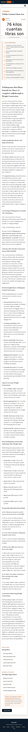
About (8, 726)
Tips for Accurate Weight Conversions (14, 68)
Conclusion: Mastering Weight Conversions (15, 77)
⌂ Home (9, 1)
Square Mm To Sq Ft (7, 665)
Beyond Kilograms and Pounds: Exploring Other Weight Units (14, 71)
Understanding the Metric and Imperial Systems (14, 52)
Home (4, 726)
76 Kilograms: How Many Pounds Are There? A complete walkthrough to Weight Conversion (15, 47)
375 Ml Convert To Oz (8, 659)
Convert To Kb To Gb (8, 681)
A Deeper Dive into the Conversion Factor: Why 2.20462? (15, 60)
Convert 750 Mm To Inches (9, 687)
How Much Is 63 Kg (7, 684)
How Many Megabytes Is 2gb (9, 690)
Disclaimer (18, 726)
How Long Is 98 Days (7, 653)
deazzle (3, 2)
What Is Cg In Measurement (9, 656)
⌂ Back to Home (6, 710)
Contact (12, 726)
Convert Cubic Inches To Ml (9, 662)
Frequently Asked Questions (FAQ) (13, 74)
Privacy (23, 726)
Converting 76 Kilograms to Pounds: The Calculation (14, 56)
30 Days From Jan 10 (8, 678)
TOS (14, 728)
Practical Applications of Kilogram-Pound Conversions (15, 64)
